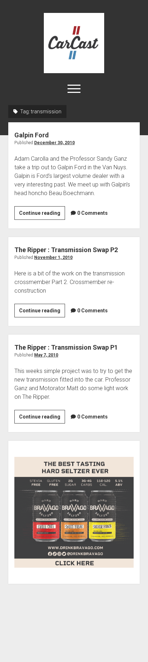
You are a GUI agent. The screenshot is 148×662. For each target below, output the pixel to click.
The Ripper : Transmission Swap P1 (66, 347)
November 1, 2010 (53, 257)
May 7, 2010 (46, 355)
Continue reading (42, 215)
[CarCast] (74, 70)
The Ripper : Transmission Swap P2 (66, 250)
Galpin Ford (31, 135)
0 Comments (92, 213)
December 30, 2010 (54, 142)
